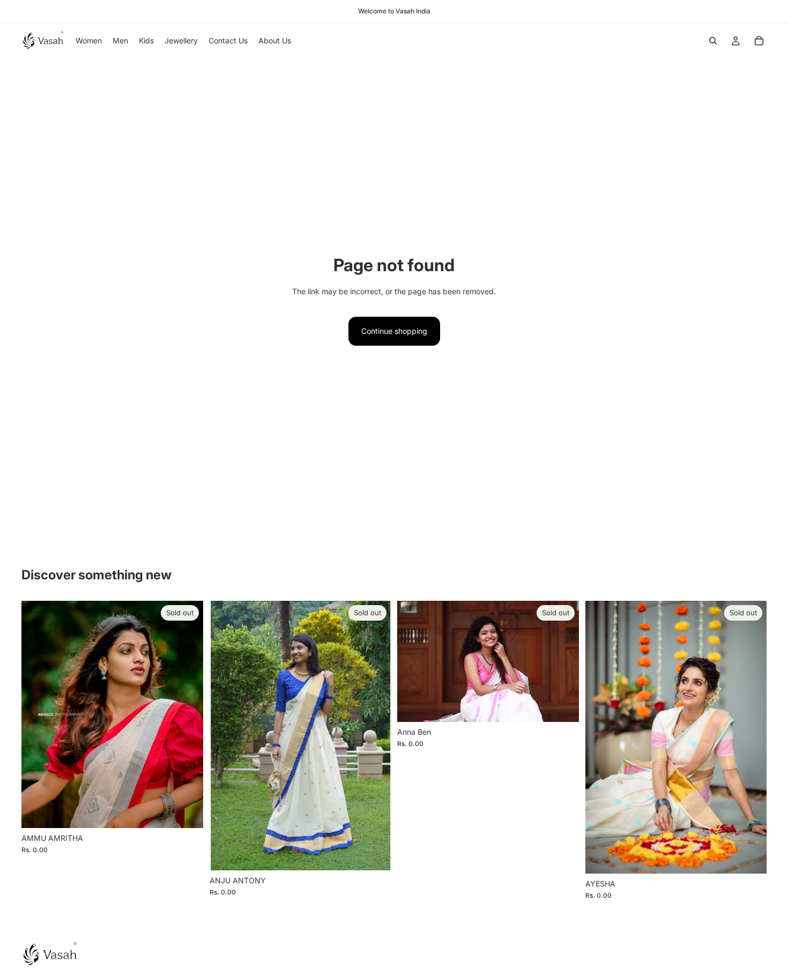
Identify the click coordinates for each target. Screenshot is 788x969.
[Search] (713, 41)
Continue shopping (394, 331)
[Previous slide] (226, 735)
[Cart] (759, 41)
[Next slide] (375, 735)
